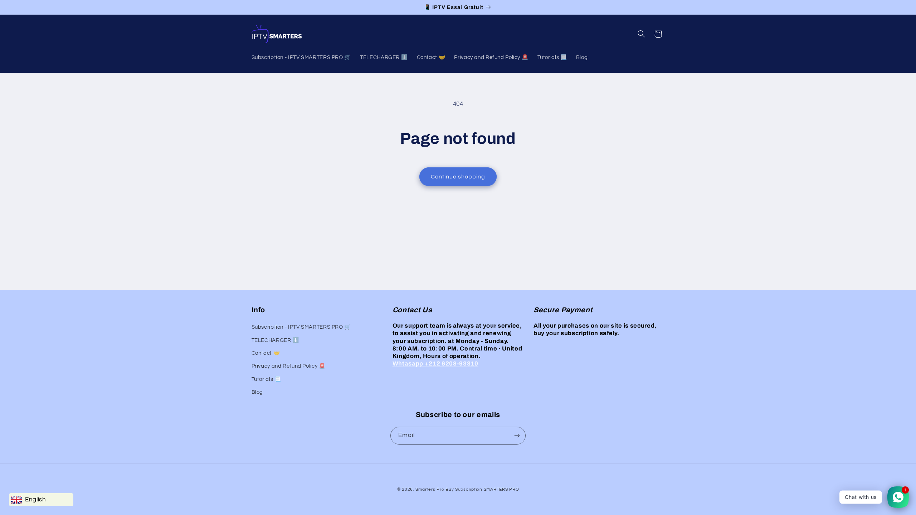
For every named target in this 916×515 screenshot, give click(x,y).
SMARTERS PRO (501, 489)
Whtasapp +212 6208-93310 (435, 363)
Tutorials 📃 (266, 379)
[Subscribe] (517, 435)
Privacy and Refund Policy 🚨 (289, 366)
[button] (641, 34)
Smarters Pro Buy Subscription (448, 489)
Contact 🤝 (266, 353)
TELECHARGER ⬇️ (275, 340)
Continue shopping (458, 177)
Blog (257, 392)
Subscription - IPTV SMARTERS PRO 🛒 (301, 327)
